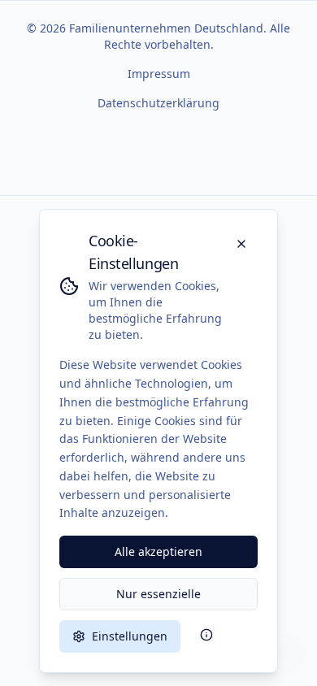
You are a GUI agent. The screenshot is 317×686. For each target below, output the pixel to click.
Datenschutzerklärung (158, 103)
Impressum (159, 73)
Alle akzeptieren (158, 551)
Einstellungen (129, 636)
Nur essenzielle (158, 593)
